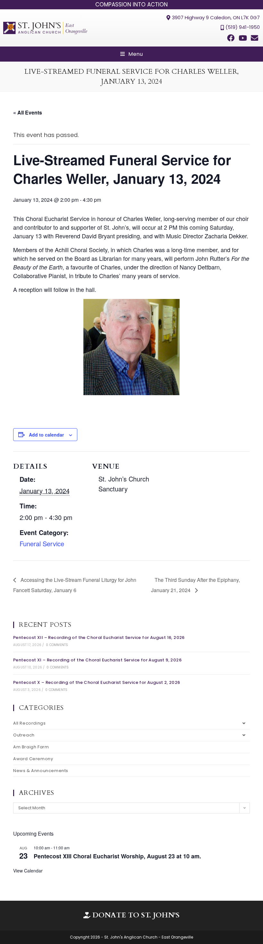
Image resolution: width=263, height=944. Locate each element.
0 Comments (57, 644)
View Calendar (28, 870)
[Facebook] (230, 38)
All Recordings (29, 723)
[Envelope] (255, 38)
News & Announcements (40, 771)
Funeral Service (42, 543)
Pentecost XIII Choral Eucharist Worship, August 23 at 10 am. (117, 856)
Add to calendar (46, 434)
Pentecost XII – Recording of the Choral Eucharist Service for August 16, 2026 (99, 637)
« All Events (27, 112)
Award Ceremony (33, 759)
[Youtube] (243, 38)
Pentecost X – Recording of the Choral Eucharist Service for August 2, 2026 (96, 682)
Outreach (24, 735)
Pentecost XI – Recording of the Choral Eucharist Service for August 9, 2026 (97, 660)
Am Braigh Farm (31, 747)
